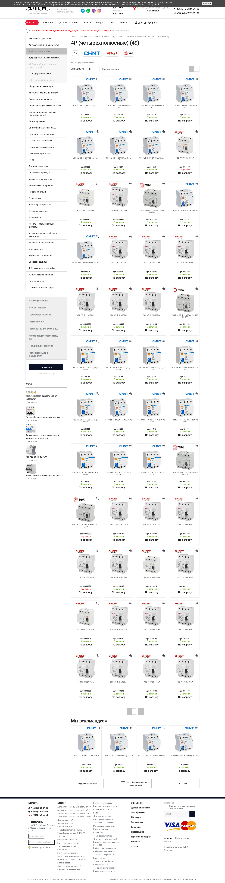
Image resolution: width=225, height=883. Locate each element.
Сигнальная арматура (39, 172)
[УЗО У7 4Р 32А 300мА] (184, 615)
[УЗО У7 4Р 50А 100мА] (118, 300)
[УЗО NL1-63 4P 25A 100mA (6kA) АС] (85, 143)
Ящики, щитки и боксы (40, 255)
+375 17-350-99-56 (188, 8)
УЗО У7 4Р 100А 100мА (119, 525)
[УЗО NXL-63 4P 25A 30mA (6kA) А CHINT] (184, 353)
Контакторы (62, 850)
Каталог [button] (33, 22)
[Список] (196, 69)
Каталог (61, 803)
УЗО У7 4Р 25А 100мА (118, 682)
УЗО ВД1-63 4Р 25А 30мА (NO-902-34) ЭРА (85, 525)
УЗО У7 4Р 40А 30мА (152, 630)
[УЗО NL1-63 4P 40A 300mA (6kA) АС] (118, 91)
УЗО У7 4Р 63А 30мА (185, 577)
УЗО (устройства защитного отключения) (135, 783)
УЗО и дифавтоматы (66, 846)
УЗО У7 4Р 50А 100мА (118, 315)
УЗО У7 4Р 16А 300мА (118, 210)
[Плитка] (191, 69)
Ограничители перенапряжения (71, 860)
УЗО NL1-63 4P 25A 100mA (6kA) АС (85, 159)
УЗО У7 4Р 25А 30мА (185, 682)
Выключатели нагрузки (40, 99)
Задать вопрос (36, 836)
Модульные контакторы (41, 86)
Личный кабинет (147, 22)
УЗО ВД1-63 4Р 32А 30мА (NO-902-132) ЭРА (151, 211)
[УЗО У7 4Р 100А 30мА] (151, 510)
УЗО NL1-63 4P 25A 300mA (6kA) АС (151, 106)
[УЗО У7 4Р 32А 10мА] (151, 248)
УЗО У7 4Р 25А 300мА (151, 315)
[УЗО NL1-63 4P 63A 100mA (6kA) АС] (184, 91)
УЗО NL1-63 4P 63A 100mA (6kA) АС (184, 106)
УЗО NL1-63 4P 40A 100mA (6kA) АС (151, 159)
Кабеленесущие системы (104, 848)
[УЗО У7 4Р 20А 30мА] (118, 248)
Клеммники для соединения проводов (106, 843)
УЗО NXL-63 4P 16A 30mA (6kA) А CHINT (85, 421)
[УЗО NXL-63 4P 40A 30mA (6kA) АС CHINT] (184, 405)
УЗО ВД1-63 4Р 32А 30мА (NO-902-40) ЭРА (184, 473)
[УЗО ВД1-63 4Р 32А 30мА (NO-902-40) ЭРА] (184, 457)
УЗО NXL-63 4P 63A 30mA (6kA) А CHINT (85, 368)
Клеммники (35, 217)
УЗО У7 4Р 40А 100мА (118, 630)
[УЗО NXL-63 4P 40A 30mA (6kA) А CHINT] (118, 353)
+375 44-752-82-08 (188, 13)
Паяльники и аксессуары (41, 287)
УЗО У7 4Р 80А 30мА (85, 577)
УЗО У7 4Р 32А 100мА (85, 315)
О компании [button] (47, 22)
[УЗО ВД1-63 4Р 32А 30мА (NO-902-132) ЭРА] (151, 195)
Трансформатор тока (102, 836)
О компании (137, 803)
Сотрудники (137, 822)
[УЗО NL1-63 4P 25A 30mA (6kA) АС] (118, 405)
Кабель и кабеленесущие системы (42, 225)
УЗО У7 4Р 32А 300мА (184, 630)
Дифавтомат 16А (65, 820)
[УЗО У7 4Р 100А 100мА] (118, 510)
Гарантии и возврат (93, 22)
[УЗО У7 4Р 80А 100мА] (184, 510)
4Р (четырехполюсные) (42, 80)
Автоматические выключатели (44, 45)
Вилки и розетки (37, 121)
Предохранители (37, 192)
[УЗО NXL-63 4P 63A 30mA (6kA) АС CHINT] (151, 405)
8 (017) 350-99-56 (39, 811)
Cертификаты (138, 812)
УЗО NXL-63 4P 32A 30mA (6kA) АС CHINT (85, 473)
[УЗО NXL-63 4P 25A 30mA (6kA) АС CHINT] (151, 457)
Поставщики (137, 832)
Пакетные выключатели (41, 147)
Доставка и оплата (68, 22)
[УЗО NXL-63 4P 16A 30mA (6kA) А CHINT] (85, 405)
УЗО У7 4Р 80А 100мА (184, 525)
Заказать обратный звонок (41, 842)
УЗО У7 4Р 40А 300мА (85, 630)
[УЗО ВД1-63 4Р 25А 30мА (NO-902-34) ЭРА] (85, 510)
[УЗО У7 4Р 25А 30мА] (184, 667)
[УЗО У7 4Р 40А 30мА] (151, 615)
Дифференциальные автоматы (45, 57)
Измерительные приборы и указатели (43, 234)
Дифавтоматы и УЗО (39, 51)
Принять (207, 3)
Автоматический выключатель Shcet (74, 817)
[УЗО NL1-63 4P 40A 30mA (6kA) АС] (85, 248)
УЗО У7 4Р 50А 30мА (185, 263)
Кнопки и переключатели (42, 134)
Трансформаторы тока (40, 204)
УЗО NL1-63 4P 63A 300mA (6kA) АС (118, 159)
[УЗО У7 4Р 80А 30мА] (85, 562)
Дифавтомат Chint (65, 823)
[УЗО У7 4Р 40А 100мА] (118, 615)
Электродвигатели (38, 211)
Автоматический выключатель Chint (73, 813)
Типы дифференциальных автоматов (44, 417)
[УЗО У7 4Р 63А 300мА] (118, 562)
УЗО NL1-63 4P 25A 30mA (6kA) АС (118, 420)
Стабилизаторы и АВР (40, 153)
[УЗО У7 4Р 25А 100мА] (118, 667)
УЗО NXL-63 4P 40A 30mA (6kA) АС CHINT (184, 421)
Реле (31, 160)
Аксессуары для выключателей (45, 105)
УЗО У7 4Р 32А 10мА (152, 263)
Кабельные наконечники (41, 242)
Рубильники (35, 198)
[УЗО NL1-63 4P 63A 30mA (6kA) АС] (184, 195)
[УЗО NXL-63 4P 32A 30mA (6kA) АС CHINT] (85, 457)
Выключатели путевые (103, 803)
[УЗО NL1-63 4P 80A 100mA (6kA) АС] (85, 91)
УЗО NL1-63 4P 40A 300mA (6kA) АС (118, 106)
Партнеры (136, 817)
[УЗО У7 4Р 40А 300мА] (85, 615)
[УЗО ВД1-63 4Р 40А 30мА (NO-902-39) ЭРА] (184, 300)
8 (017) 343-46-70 (39, 808)
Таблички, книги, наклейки (42, 268)
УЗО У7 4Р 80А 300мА (85, 210)
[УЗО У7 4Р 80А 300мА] (85, 195)
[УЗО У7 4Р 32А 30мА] (85, 667)
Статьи (111, 22)
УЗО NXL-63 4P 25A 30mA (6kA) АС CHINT (151, 473)
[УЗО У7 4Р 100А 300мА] (184, 143)
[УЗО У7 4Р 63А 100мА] (151, 562)
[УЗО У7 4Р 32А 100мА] (85, 300)
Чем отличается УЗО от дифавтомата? (45, 475)
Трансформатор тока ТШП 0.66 (71, 833)
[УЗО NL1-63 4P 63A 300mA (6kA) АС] (118, 143)
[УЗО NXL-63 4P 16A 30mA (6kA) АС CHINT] (118, 457)
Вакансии (135, 827)
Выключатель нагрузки (67, 853)
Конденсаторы (36, 281)
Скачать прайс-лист (40, 847)
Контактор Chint (64, 827)
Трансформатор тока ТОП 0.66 (71, 830)
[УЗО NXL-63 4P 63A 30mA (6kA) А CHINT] (85, 353)
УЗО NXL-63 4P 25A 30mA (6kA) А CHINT (185, 368)
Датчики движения (38, 166)
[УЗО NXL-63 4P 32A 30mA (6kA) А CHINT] (151, 353)
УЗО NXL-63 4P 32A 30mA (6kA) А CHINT (152, 368)
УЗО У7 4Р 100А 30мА (151, 525)
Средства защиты (38, 262)
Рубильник (98, 833)
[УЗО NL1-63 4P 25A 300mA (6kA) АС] (151, 91)
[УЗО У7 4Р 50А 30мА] (184, 248)
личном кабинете (120, 30)
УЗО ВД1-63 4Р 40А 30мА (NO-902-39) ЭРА (184, 316)
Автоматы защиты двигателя (43, 93)
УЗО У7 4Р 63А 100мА (151, 577)
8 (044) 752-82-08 (39, 815)
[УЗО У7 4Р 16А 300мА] (118, 195)
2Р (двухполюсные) (84, 62)
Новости (135, 841)
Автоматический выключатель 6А (72, 810)
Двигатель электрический (105, 839)
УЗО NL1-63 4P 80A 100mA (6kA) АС (85, 106)
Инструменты (36, 249)
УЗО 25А (183, 783)
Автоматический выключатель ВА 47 (74, 807)
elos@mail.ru (153, 11)
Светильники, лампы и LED (42, 128)
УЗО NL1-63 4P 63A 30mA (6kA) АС (185, 210)
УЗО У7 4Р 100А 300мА (185, 158)
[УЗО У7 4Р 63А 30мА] (184, 562)
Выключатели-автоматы (68, 843)
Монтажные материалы (41, 185)
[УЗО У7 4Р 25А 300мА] (151, 300)
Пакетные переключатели (105, 806)
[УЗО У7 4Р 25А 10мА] (151, 667)
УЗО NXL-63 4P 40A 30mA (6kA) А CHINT (119, 368)
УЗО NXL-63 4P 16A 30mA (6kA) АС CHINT (118, 473)
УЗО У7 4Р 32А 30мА (85, 682)
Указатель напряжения (103, 855)
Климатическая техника (41, 275)
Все (75, 53)
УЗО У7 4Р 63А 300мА (118, 577)
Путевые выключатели (40, 140)
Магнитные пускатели (40, 38)
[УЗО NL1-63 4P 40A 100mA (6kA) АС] (151, 143)
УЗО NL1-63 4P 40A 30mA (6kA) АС (85, 263)
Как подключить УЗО (36, 457)
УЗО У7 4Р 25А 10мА (152, 682)
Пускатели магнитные (67, 840)
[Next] (141, 711)
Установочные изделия (40, 179)
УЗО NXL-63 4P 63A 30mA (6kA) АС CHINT (151, 421)
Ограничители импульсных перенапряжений (42, 113)
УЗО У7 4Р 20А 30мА (119, 263)
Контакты (125, 22)
